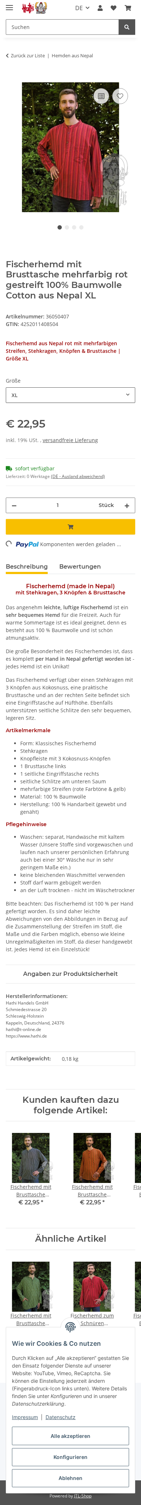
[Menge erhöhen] (127, 505)
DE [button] (79, 8)
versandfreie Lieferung (70, 440)
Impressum (25, 1417)
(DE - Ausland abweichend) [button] (78, 476)
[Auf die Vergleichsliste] (101, 96)
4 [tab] (81, 227)
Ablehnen (70, 1478)
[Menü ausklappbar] (9, 4)
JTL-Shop (82, 1496)
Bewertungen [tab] (80, 566)
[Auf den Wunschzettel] (120, 96)
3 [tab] (74, 227)
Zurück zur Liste (28, 55)
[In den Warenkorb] (11, 78)
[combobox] (70, 395)
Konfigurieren (70, 1457)
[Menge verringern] (14, 505)
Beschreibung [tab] (27, 566)
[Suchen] (127, 27)
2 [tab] (67, 227)
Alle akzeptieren (70, 1436)
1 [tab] (59, 227)
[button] (100, 8)
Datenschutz (61, 1417)
